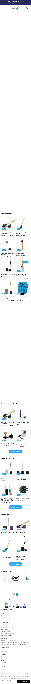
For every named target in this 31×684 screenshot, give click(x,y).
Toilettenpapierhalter (7, 633)
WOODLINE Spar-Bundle (8, 640)
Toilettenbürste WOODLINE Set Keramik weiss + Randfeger (22, 275)
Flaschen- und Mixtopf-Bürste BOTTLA (21, 233)
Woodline (4, 611)
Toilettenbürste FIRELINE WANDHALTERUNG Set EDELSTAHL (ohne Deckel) (7, 499)
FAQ (2, 656)
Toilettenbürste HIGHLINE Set (8, 274)
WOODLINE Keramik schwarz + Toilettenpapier (15, 642)
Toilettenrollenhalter (7, 627)
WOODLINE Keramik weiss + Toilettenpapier (14, 644)
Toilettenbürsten (6, 609)
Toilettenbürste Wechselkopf (22, 498)
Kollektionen (5, 647)
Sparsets (4, 638)
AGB (26, 674)
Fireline (3, 614)
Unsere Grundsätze (7, 669)
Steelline (3, 616)
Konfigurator (5, 622)
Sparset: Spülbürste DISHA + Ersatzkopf (8, 254)
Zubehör (3, 620)
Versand (3, 676)
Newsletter (4, 667)
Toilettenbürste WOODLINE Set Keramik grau (7, 297)
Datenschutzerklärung (17, 674)
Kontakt (3, 660)
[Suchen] (23, 8)
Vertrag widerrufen (23, 681)
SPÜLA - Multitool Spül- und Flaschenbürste (8, 233)
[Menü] (3, 8)
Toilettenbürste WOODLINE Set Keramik (7, 478)
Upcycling (4, 651)
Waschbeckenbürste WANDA (22, 422)
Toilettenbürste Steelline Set (22, 477)
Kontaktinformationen (13, 676)
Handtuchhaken (5, 631)
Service (3, 654)
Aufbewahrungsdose (7, 635)
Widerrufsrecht (5, 674)
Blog (2, 665)
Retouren (4, 658)
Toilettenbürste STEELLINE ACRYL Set (7, 533)
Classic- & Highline (7, 618)
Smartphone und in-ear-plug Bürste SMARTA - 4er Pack (22, 444)
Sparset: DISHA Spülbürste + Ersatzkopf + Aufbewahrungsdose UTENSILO (22, 555)
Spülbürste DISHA (20, 253)
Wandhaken (4, 629)
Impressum (24, 676)
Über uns (3, 662)
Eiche (2, 649)
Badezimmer (5, 625)
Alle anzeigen (15, 451)
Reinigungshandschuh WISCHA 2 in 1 (21, 297)
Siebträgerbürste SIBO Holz (7, 443)
